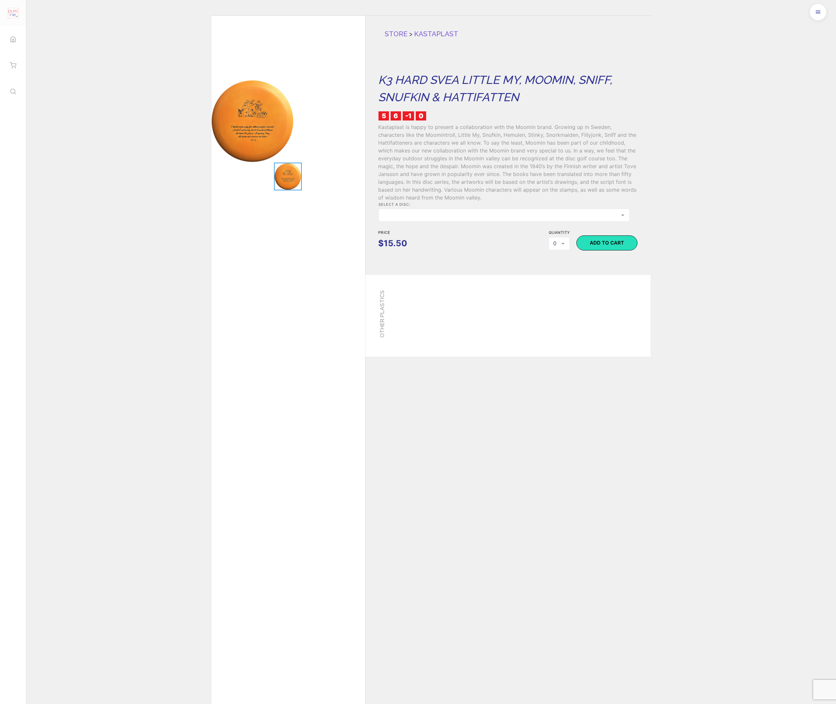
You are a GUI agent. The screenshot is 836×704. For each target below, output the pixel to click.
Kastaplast (436, 34)
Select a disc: (394, 204)
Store (396, 34)
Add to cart (607, 243)
